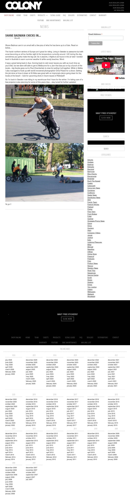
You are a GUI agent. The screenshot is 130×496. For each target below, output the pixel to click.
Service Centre (92, 275)
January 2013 (30, 459)
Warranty (102, 15)
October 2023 (71, 364)
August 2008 (9, 477)
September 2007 (32, 474)
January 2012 (51, 459)
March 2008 (9, 488)
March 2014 (9, 454)
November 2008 (11, 470)
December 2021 (113, 360)
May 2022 (91, 376)
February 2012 (51, 457)
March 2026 (9, 369)
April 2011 (70, 452)
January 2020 (10, 425)
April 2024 (49, 378)
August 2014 (9, 443)
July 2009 (111, 445)
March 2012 (50, 454)
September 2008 (11, 474)
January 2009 (112, 459)
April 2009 (111, 452)
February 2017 (72, 423)
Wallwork (90, 294)
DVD (89, 200)
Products (41, 15)
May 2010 (91, 450)
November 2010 (93, 436)
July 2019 (29, 411)
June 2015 (111, 413)
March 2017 (71, 420)
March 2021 (112, 381)
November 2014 (11, 436)
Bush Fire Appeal (93, 181)
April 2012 (49, 452)
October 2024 (51, 364)
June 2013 (29, 447)
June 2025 (29, 374)
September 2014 (11, 440)
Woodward (91, 296)
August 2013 (30, 443)
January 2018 (51, 425)
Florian (89, 209)
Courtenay (91, 190)
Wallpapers (91, 291)
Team (25, 15)
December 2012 (52, 433)
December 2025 (31, 360)
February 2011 (72, 457)
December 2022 (93, 360)
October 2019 (30, 404)
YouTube (40, 20)
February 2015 (113, 423)
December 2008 (11, 467)
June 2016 (91, 413)
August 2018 (50, 408)
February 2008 (10, 491)
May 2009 (111, 450)
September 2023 (73, 367)
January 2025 (30, 383)
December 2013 (31, 433)
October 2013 (30, 438)
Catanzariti (91, 185)
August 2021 (112, 369)
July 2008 (8, 479)
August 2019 (30, 408)
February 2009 (113, 457)
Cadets (32, 15)
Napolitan (90, 249)
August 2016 (91, 408)
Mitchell (90, 247)
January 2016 (92, 425)
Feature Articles (93, 204)
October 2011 (71, 438)
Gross (89, 225)
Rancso (90, 266)
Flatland (90, 207)
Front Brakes (92, 214)
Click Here (106, 118)
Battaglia (90, 167)
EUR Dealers (118, 8)
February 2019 (31, 423)
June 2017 (70, 413)
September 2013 (32, 440)
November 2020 (11, 401)
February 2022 (92, 383)
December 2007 (31, 467)
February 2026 (10, 371)
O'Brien (90, 251)
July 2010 (90, 445)
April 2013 (29, 452)
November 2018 (52, 401)
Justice (90, 237)
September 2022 (93, 367)
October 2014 (10, 438)
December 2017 (72, 399)
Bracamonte (91, 176)
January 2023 (71, 386)
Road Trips (91, 270)
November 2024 (52, 362)
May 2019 (29, 415)
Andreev (90, 162)
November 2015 (113, 401)
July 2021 (111, 371)
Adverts (90, 160)
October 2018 (51, 404)
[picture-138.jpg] (44, 113)
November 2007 (31, 470)
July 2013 (29, 445)
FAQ (64, 15)
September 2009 (114, 440)
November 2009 (113, 436)
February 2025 (31, 381)
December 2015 (113, 399)
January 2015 (112, 425)
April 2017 (70, 418)
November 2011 (72, 436)
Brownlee (90, 178)
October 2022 (92, 364)
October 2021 (112, 364)
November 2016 (93, 401)
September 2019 (32, 406)
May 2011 (70, 450)
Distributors (82, 15)
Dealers (71, 15)
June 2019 (29, 413)
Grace (89, 223)
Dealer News (92, 195)
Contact (93, 15)
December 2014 (11, 433)
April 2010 (91, 452)
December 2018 (52, 399)
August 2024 (50, 369)
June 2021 (111, 374)
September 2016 (93, 406)
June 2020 (8, 413)
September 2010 (93, 440)
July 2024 (49, 371)
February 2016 (92, 423)
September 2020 (11, 406)
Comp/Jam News (93, 188)
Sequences (91, 273)
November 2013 (31, 436)
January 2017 (71, 425)
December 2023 (72, 360)
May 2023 (70, 376)
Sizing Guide (55, 15)
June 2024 (49, 374)
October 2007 (30, 472)
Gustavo (90, 228)
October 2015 (112, 404)
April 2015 (111, 418)
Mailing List (68, 20)
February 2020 (10, 423)
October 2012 (51, 438)
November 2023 (72, 362)
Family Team (92, 202)
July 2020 (8, 411)
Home (19, 15)
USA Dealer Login (116, 5)
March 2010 (91, 454)
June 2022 (91, 374)
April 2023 (70, 378)
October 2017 (71, 404)
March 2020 (9, 420)
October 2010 (92, 438)
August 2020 (9, 408)
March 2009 (112, 454)
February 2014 (10, 457)
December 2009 (113, 433)
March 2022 (91, 381)
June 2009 (111, 447)
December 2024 (52, 360)
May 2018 (50, 415)
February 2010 (92, 457)
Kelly (89, 240)
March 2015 (112, 420)
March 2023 (71, 381)
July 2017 (70, 411)
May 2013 (29, 450)
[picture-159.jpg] (44, 172)
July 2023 (70, 371)
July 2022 (90, 371)
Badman (90, 164)
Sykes (89, 284)
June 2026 (8, 362)
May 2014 (9, 450)
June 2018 (49, 413)
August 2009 (112, 443)
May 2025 (29, 376)
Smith (89, 277)
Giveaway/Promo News (96, 221)
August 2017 (71, 408)
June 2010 (91, 447)
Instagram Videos (93, 233)
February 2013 (31, 457)
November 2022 (93, 362)
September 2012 (52, 440)
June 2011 (70, 447)
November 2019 (31, 401)
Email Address (95, 34)
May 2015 (111, 415)
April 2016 (91, 418)
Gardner (90, 218)
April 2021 (111, 378)
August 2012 (50, 443)
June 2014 (8, 447)
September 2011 (73, 440)
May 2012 (50, 450)
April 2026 (8, 367)
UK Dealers (119, 10)
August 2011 (71, 443)
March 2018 (50, 420)
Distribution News (93, 197)
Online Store (92, 254)
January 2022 (92, 386)
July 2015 (111, 411)
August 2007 (30, 477)
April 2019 (29, 418)
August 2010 (91, 443)
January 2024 (51, 386)
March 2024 (50, 381)
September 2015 (114, 406)
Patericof (90, 256)
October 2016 (92, 404)
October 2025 (30, 364)
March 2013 (30, 454)
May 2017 (70, 415)
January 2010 (92, 459)
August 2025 (30, 369)
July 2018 (49, 411)
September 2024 (52, 367)
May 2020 (9, 415)
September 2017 (73, 406)
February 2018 (51, 423)
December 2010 (93, 433)
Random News (92, 268)
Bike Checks (92, 174)
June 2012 (49, 447)
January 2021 (112, 386)
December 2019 (31, 399)
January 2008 (10, 493)
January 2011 (71, 459)
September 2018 (52, 406)
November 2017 (72, 401)
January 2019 (30, 425)
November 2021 (113, 362)
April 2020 (8, 418)
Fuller (89, 216)
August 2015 (112, 408)
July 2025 (29, 371)
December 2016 (93, 399)
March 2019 (30, 420)
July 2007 (29, 479)
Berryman (91, 171)
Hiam (89, 230)
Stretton (90, 282)
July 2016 (90, 411)
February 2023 (72, 383)
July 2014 (8, 445)
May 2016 (91, 415)
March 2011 (71, 454)
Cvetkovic (91, 192)
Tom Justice (91, 287)
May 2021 (111, 376)
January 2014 (10, 459)
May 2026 (9, 364)
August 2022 (91, 369)
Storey (89, 280)
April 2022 (91, 378)
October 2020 (10, 404)
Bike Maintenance (53, 20)
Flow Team (91, 211)
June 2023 (70, 374)
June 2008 (8, 482)
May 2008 (9, 484)
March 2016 (91, 420)
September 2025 (32, 367)
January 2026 (10, 374)
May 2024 (50, 376)
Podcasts (90, 258)
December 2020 (11, 399)
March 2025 (30, 378)
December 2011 (72, 433)
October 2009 (112, 438)
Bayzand (90, 169)
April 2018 (49, 418)
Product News (92, 263)
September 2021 (114, 367)
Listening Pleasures (94, 242)
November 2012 (52, 436)
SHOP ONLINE (9, 15)
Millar (17, 38)
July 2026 (8, 360)
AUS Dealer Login (116, 3)
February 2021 (113, 383)
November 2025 (31, 362)
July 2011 (70, 445)
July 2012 (49, 445)
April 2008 (8, 486)
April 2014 (8, 452)
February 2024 (51, 383)
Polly (89, 261)
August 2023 (71, 369)
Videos (90, 289)
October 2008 (10, 472)
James (89, 235)
